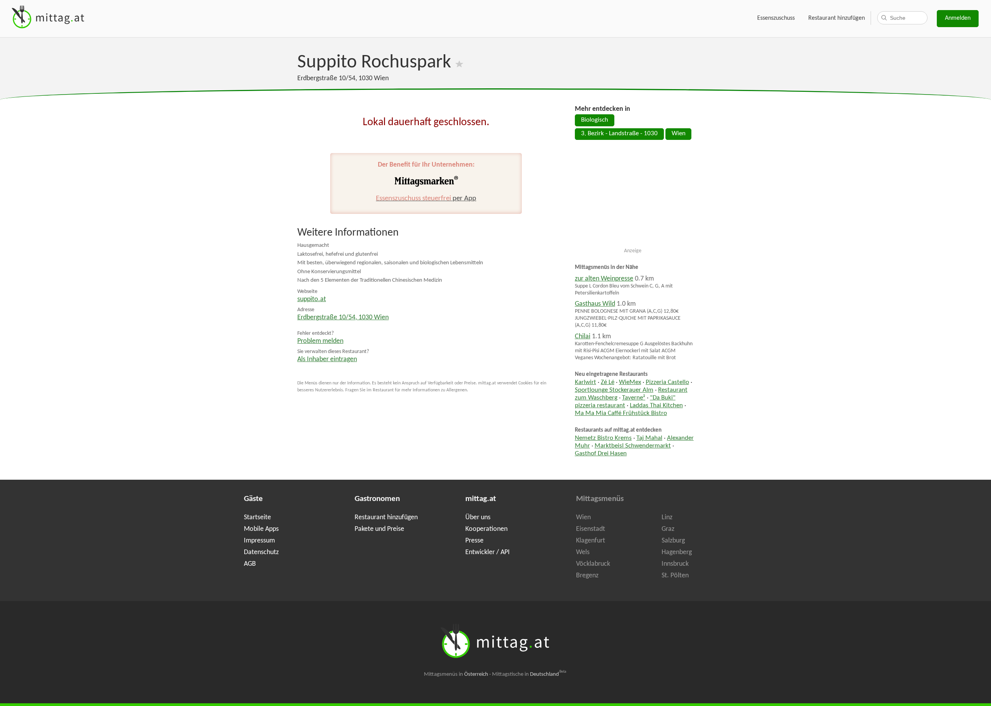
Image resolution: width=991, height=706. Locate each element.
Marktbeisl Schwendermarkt (633, 446)
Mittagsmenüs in (456, 674)
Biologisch (594, 120)
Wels (583, 552)
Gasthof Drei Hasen (601, 454)
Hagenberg (677, 552)
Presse (474, 540)
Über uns (477, 517)
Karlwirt (585, 382)
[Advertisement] (633, 196)
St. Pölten (675, 575)
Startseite (257, 517)
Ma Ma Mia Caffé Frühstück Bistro (621, 413)
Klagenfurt (590, 540)
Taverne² (633, 398)
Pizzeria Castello (667, 382)
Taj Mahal (649, 438)
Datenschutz (261, 552)
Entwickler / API (487, 552)
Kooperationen (486, 529)
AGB (250, 564)
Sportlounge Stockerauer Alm (614, 390)
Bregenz (587, 575)
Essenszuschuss (776, 18)
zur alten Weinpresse (604, 279)
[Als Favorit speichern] (459, 62)
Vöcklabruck (593, 564)
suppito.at (311, 299)
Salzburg (673, 540)
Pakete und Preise (379, 529)
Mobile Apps (261, 529)
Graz (668, 529)
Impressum (259, 540)
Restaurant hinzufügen (836, 18)
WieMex (630, 382)
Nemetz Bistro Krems (603, 438)
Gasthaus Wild (595, 304)
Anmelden (957, 18)
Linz (667, 517)
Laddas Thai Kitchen (656, 406)
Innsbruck (675, 564)
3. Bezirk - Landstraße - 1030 (619, 134)
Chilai (582, 336)
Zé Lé (607, 382)
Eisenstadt (590, 529)
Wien (679, 134)
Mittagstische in (529, 674)
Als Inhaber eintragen (327, 359)
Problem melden (320, 341)
